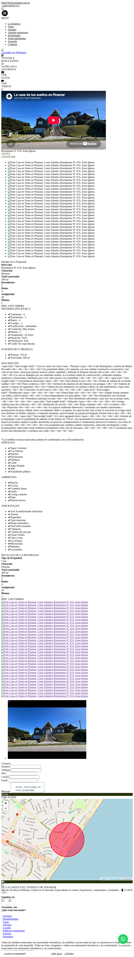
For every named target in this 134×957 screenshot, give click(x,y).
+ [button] (6, 803)
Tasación (12, 41)
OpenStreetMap (115, 879)
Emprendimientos (17, 38)
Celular (5, 776)
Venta (11, 26)
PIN (3, 773)
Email (4, 780)
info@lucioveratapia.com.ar (15, 2)
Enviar (4, 794)
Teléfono (5, 770)
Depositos (8, 936)
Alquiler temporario (18, 32)
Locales (7, 927)
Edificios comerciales (14, 930)
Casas (6, 921)
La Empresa (14, 23)
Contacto (12, 44)
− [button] (6, 808)
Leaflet (103, 879)
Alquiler (12, 29)
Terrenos (7, 916)
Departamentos (10, 919)
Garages (7, 933)
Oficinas (7, 924)
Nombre (5, 766)
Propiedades (14, 35)
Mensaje (5, 791)
